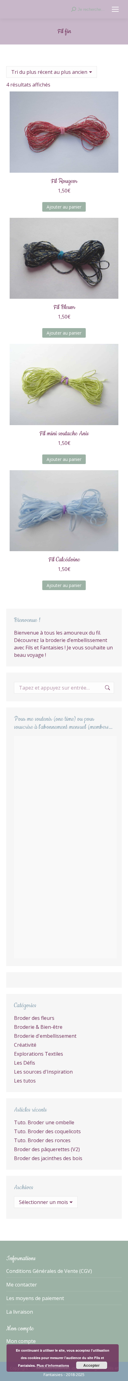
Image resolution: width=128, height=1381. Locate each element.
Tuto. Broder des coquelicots (47, 1131)
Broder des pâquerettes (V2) (47, 1149)
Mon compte (21, 1341)
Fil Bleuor (64, 307)
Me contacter (21, 1284)
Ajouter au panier (64, 207)
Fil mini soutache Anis (64, 433)
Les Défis (24, 1062)
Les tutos (25, 1080)
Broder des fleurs (34, 1018)
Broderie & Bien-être (38, 1027)
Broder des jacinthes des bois (48, 1158)
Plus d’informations (53, 1365)
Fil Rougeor (64, 181)
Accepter (91, 1365)
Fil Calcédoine (64, 559)
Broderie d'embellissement (45, 1036)
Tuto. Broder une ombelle (44, 1122)
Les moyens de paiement (35, 1298)
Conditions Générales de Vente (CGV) (49, 1271)
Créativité (25, 1044)
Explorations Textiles (38, 1053)
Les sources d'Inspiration (43, 1071)
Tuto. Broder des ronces (42, 1140)
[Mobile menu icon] (115, 9)
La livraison (19, 1311)
